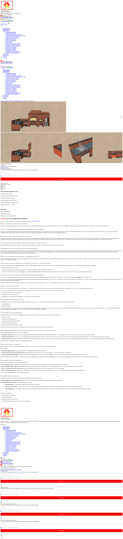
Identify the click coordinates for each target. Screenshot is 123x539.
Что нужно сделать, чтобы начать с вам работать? (11, 360)
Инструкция (3, 188)
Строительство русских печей (12, 36)
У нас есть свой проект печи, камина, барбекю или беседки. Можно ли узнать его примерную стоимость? (24, 242)
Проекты (11, 100)
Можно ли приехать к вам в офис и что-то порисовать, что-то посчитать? (17, 236)
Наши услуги (6, 31)
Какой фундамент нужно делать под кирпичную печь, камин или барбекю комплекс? (19, 248)
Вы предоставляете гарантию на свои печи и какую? (12, 299)
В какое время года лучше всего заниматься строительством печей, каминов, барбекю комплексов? (22, 274)
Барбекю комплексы (18, 100)
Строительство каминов (11, 40)
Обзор (2, 186)
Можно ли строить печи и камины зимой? (10, 286)
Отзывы (5, 56)
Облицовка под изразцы (11, 47)
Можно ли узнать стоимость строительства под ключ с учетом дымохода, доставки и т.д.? (20, 256)
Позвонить (3, 469)
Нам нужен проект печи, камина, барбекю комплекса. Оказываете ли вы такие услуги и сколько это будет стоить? (25, 263)
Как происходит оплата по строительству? (10, 376)
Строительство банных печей (12, 37)
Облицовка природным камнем (12, 44)
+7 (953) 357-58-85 (35, 221)
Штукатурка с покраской (11, 48)
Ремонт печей (9, 42)
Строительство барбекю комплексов (14, 34)
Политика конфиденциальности (8, 468)
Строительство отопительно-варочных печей (15, 35)
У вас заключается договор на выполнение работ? (11, 312)
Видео (2, 189)
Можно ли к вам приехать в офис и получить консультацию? (14, 223)
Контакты (5, 57)
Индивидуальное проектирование (13, 51)
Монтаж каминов (9, 41)
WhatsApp (15, 469)
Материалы (3, 185)
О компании (5, 54)
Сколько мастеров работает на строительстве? (11, 344)
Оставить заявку (9, 469)
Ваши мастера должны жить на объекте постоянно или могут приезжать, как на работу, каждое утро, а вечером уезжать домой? (28, 330)
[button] (121, 117)
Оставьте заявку (4, 24)
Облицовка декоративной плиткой (13, 46)
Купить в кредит (4, 167)
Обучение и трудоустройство (12, 52)
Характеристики (4, 183)
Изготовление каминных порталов (13, 43)
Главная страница (4, 100)
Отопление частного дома (11, 50)
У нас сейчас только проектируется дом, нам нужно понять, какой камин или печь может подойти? (22, 229)
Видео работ (6, 55)
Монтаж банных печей (11, 39)
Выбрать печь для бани (11, 49)
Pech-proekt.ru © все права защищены (9, 467)
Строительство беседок (11, 33)
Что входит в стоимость (6, 184)
